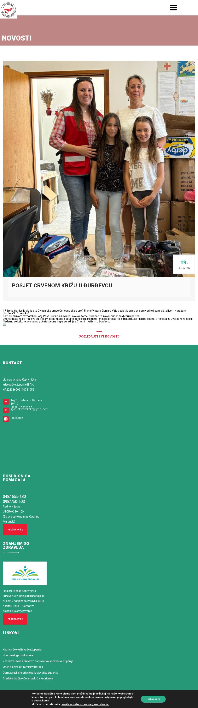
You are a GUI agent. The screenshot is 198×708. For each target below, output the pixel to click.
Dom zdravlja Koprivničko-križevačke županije (30, 672)
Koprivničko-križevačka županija (22, 649)
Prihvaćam (153, 699)
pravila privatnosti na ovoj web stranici (85, 704)
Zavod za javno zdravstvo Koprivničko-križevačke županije (38, 661)
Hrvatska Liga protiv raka (18, 655)
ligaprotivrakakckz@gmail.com (30, 409)
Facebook (17, 417)
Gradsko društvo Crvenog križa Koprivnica (28, 678)
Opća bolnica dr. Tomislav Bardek (23, 666)
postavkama (41, 700)
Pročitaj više (15, 530)
